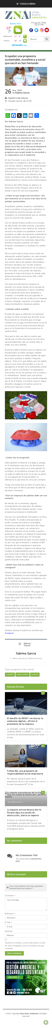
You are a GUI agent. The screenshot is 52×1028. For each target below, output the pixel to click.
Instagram (9, 633)
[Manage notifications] (46, 1022)
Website (8, 931)
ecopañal (10, 674)
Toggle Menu (27, 4)
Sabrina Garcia (22, 92)
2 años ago (39, 763)
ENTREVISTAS (15, 711)
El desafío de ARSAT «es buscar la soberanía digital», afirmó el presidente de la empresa (25, 720)
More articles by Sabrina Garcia (27, 658)
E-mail (8, 922)
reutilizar (34, 674)
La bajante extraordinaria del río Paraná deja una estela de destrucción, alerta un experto (24, 812)
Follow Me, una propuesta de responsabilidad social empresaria (25, 772)
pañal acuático (23, 674)
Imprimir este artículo (18, 98)
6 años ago (39, 711)
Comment (10, 896)
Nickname (10, 914)
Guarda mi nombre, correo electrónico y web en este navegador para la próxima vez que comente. (25, 945)
